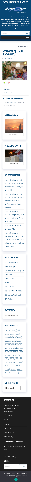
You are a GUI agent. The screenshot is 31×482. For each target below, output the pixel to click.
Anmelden (7, 424)
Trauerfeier (15, 362)
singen (17, 359)
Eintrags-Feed (8, 428)
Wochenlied (19, 369)
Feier (11, 337)
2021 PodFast (9, 299)
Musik (14, 348)
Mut (18, 348)
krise (20, 344)
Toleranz (10, 362)
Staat (21, 359)
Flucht (15, 337)
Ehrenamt (12, 334)
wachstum (12, 366)
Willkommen (13, 369)
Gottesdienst (19, 341)
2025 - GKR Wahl (10, 286)
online (6, 351)
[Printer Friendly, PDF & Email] (7, 83)
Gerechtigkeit (8, 341)
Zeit (10, 373)
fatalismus (7, 337)
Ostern (20, 351)
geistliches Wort (9, 278)
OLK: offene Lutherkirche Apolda (14, 270)
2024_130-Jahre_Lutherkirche (13, 290)
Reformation (14, 355)
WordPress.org (8, 436)
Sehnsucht (12, 359)
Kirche (16, 344)
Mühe (21, 348)
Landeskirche (8, 274)
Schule (6, 359)
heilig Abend (7, 344)
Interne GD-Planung (10, 456)
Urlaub (20, 362)
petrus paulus (8, 355)
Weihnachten (18, 366)
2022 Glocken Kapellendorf (13, 295)
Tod (6, 362)
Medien (10, 348)
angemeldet (12, 102)
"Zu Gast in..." (8, 330)
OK (16, 479)
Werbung (7, 369)
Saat (20, 355)
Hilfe (13, 344)
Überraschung (15, 373)
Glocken (14, 341)
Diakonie (7, 334)
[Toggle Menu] (27, 37)
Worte (6, 373)
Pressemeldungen (10, 266)
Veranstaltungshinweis (11, 262)
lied (6, 348)
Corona (7, 282)
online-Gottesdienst (13, 351)
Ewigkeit (17, 334)
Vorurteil (7, 366)
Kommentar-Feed (9, 432)
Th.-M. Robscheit (8, 59)
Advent (13, 330)
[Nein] (29, 477)
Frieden (19, 337)
